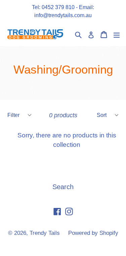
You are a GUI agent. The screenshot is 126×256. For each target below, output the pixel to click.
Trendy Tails (45, 233)
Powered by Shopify (93, 233)
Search (63, 186)
